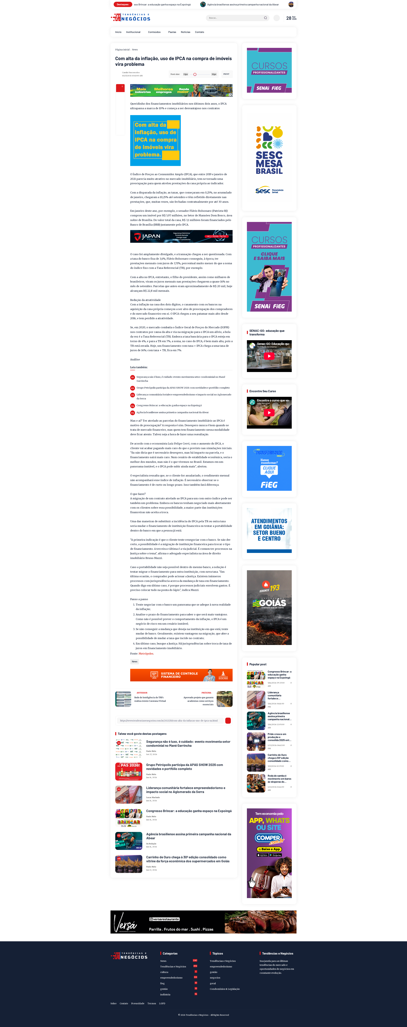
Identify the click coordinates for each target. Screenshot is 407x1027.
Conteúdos (154, 31)
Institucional (133, 31)
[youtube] (294, 1004)
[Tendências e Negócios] (130, 21)
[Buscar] (265, 18)
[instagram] (284, 1004)
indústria (178, 994)
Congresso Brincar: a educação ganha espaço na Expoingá (169, 405)
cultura (178, 972)
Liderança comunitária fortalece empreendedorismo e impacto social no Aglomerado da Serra (184, 396)
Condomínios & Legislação (225, 989)
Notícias (185, 31)
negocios (215, 977)
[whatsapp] (120, 122)
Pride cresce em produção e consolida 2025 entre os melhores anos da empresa (280, 737)
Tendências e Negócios (178, 966)
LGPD (162, 1003)
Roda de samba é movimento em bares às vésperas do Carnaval (279, 778)
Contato (199, 31)
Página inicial (122, 49)
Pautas (172, 31)
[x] (120, 105)
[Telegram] (120, 113)
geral (213, 983)
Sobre (113, 1003)
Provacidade (137, 1003)
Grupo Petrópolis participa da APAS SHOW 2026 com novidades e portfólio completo (183, 387)
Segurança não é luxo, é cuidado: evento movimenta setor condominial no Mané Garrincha (181, 379)
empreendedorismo (178, 977)
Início (118, 31)
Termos (152, 1003)
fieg (178, 983)
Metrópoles (146, 653)
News (135, 49)
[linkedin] (289, 1004)
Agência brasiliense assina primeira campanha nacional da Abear (173, 412)
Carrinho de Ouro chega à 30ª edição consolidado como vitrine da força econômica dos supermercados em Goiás (204, 4)
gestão (178, 988)
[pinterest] (120, 130)
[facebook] (120, 96)
